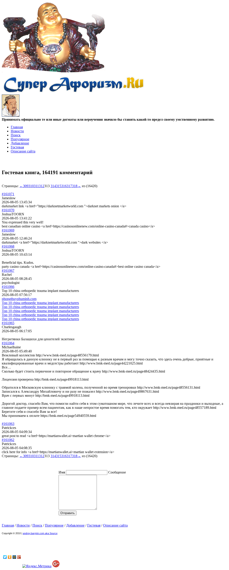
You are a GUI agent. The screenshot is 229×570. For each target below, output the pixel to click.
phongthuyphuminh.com (19, 299)
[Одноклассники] (9, 557)
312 (41, 186)
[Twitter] (5, 557)
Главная (17, 127)
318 (74, 186)
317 (69, 186)
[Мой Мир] (14, 557)
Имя (62, 472)
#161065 (8, 323)
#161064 (8, 343)
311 (36, 186)
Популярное (20, 139)
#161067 (8, 270)
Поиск (16, 135)
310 (31, 186)
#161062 (8, 440)
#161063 (8, 424)
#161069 (8, 230)
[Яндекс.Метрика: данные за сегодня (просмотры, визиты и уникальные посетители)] (36, 566)
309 (25, 186)
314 (53, 186)
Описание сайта (23, 151)
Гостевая (17, 147)
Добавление (20, 143)
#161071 (8, 194)
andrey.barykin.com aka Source (40, 533)
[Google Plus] (19, 557)
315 (58, 186)
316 (64, 186)
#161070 (8, 210)
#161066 (8, 287)
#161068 (8, 246)
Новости (17, 131)
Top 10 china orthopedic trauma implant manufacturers (40, 303)
